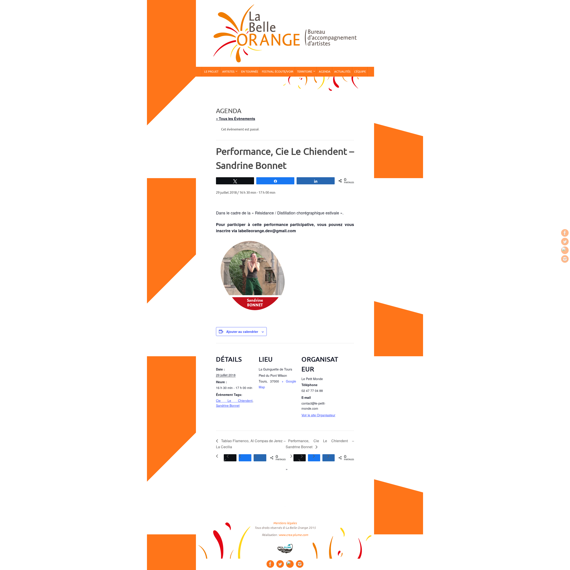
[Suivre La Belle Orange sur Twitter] (565, 241)
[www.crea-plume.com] (285, 549)
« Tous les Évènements (235, 118)
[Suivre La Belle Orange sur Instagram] (565, 259)
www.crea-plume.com (293, 535)
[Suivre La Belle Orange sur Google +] (565, 250)
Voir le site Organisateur (318, 415)
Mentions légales (285, 523)
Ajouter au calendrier (242, 331)
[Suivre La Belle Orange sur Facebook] (565, 233)
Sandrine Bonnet (228, 405)
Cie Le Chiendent (234, 400)
